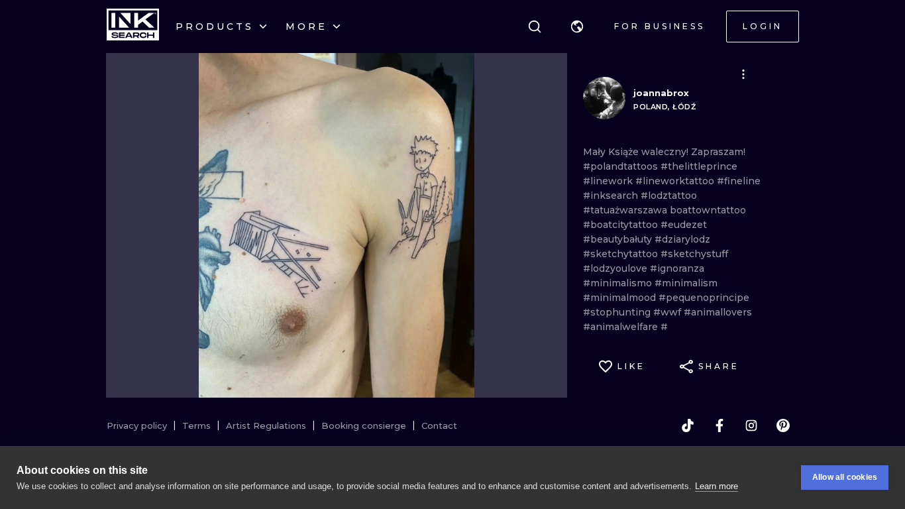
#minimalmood (621, 298)
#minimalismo (619, 283)
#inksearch (612, 195)
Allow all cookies (844, 477)
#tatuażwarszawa (626, 210)
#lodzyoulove (616, 268)
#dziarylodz (682, 239)
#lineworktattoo (676, 181)
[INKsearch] (133, 26)
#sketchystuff (694, 254)
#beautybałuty (619, 239)
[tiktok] (688, 425)
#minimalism (686, 283)
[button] (577, 26)
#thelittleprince (699, 166)
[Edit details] (743, 74)
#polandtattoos (622, 166)
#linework (609, 181)
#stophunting (618, 312)
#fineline (739, 181)
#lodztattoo (669, 195)
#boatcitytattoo (622, 225)
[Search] (535, 26)
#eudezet (684, 225)
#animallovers (718, 312)
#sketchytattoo (622, 254)
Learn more (716, 486)
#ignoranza (677, 268)
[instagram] (751, 425)
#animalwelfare (622, 327)
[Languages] (577, 26)
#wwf (668, 312)
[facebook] (719, 425)
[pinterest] (783, 425)
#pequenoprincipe (704, 298)
